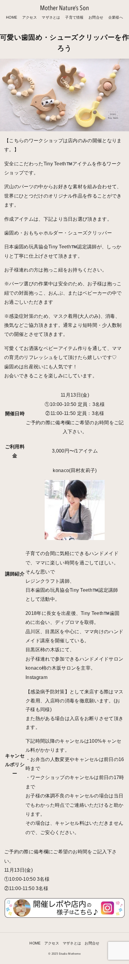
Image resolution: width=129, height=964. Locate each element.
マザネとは (51, 17)
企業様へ (115, 17)
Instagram (36, 677)
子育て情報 (74, 17)
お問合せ (95, 17)
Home (11, 17)
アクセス (29, 17)
